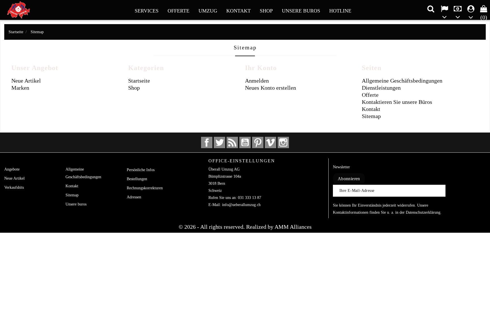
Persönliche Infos (141, 170)
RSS (232, 142)
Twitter (219, 142)
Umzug (207, 11)
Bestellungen (137, 179)
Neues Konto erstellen (270, 88)
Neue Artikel (26, 80)
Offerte (178, 11)
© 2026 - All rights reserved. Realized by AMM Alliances (245, 227)
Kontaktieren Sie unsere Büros (397, 102)
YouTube (245, 142)
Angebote (12, 169)
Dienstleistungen (381, 88)
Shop (266, 11)
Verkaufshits (14, 187)
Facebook (206, 142)
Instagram (283, 142)
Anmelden (257, 80)
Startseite (139, 80)
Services (147, 11)
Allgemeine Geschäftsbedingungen (402, 80)
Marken (20, 88)
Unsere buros (301, 11)
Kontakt (238, 11)
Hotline (340, 11)
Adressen (134, 197)
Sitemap (371, 116)
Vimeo (270, 142)
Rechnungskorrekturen (145, 188)
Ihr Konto (142, 160)
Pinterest (257, 142)
